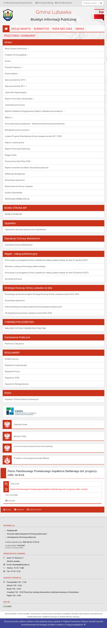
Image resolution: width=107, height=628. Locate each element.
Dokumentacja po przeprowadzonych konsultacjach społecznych (33, 307)
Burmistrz (41, 28)
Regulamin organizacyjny (16, 365)
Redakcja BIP (12, 530)
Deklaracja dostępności (15, 174)
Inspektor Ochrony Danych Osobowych (22, 399)
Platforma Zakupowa (14, 344)
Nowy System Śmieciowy (16, 48)
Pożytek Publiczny (13, 67)
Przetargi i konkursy (20, 35)
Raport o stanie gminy (14, 142)
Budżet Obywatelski (13, 193)
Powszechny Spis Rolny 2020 (18, 161)
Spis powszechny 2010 (15, 80)
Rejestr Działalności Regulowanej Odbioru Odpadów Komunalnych (34, 111)
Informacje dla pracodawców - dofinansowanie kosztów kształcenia (35, 124)
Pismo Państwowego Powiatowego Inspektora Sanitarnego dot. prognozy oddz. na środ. (49, 489)
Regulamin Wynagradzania (17, 384)
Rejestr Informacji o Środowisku (19, 99)
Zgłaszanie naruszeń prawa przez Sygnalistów (25, 229)
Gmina (79, 28)
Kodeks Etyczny (12, 359)
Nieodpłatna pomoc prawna (17, 130)
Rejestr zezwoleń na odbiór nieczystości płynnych (26, 167)
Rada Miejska (62, 28)
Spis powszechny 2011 (15, 86)
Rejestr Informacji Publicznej (17, 149)
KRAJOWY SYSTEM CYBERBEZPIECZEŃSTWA (25, 328)
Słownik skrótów (64, 3)
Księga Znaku (11, 155)
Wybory (8, 117)
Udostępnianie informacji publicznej (21, 537)
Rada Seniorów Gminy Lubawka (19, 186)
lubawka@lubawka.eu (21, 565)
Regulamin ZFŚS (12, 378)
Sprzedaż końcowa (13, 279)
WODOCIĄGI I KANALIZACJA (17, 199)
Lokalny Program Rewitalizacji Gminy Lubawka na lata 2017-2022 (33, 136)
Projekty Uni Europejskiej (15, 55)
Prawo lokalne (11, 74)
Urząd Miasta (21, 28)
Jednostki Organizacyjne (16, 92)
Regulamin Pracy (12, 371)
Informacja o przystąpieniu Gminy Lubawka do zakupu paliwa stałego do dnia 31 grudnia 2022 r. (46, 260)
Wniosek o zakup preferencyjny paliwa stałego (25, 266)
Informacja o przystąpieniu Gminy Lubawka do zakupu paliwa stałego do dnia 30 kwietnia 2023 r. (47, 273)
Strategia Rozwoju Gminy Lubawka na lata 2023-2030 (28, 313)
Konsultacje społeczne (15, 180)
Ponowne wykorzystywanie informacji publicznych (27, 534)
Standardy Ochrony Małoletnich (19, 245)
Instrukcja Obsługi (45, 3)
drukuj (8, 509)
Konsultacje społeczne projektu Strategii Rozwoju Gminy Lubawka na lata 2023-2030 (42, 294)
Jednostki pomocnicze (15, 105)
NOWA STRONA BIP (13, 214)
